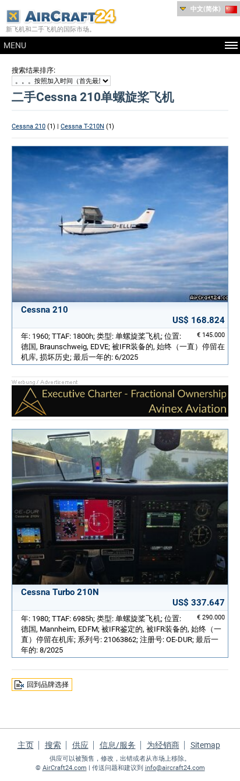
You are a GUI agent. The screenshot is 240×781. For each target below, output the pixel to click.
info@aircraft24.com (175, 768)
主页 (25, 745)
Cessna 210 (28, 126)
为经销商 (163, 745)
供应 (80, 745)
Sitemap (205, 745)
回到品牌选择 (48, 684)
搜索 (53, 745)
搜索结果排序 (33, 70)
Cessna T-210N (82, 126)
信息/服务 (118, 745)
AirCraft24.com (65, 768)
